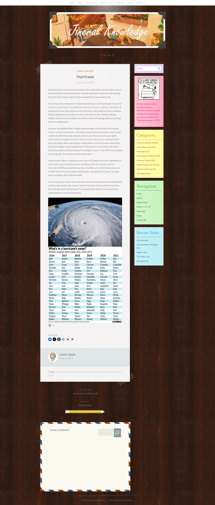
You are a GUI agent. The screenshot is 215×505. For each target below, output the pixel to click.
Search (80, 3)
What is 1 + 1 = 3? (106, 3)
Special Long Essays (145, 169)
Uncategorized (142, 173)
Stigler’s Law (142, 252)
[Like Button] (50, 325)
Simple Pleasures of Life (146, 165)
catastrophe (60, 372)
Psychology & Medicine (146, 156)
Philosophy (141, 151)
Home (72, 3)
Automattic (128, 500)
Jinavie (71, 354)
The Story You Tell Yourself (85, 391)
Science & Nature (85, 71)
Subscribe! (120, 3)
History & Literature (145, 143)
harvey (74, 372)
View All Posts (66, 358)
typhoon (111, 372)
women (51, 375)
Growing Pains (142, 261)
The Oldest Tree (143, 257)
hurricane (81, 372)
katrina (88, 372)
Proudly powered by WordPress (93, 500)
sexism (104, 372)
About (130, 3)
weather (118, 372)
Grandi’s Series (85, 403)
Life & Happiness (144, 147)
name (94, 372)
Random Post (91, 3)
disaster (69, 372)
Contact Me (140, 3)
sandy (99, 372)
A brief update (142, 240)
